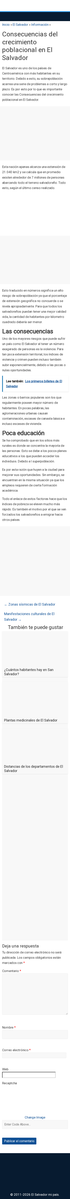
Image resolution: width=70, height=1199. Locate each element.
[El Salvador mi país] (6, 16)
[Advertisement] (35, 133)
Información (40, 25)
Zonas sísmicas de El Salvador (29, 604)
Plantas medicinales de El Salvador (30, 720)
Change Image (35, 1117)
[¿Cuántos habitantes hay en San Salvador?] (35, 634)
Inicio (6, 25)
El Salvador (20, 25)
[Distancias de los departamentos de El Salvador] (35, 731)
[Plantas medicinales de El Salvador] (35, 684)
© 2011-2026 (20, 1194)
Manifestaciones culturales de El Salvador (29, 616)
